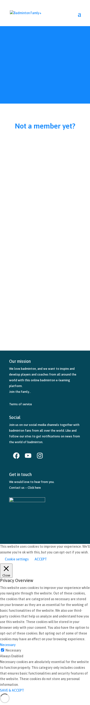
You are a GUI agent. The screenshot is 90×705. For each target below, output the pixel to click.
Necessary (13, 650)
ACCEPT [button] (41, 559)
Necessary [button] (8, 645)
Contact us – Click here (25, 487)
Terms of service (20, 404)
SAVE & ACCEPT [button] (12, 690)
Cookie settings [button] (17, 559)
